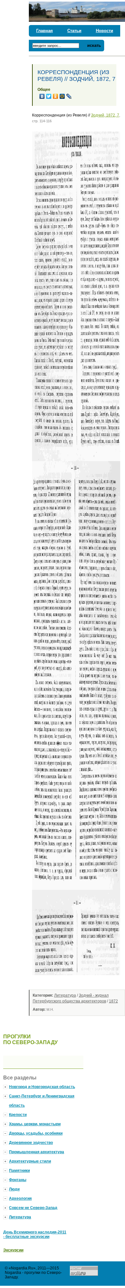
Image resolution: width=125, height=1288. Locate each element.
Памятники (19, 1170)
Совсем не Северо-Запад (33, 1208)
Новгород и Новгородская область (42, 1087)
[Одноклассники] (55, 96)
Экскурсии (13, 1250)
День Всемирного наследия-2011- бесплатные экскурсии (34, 1234)
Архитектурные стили (30, 1161)
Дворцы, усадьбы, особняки (36, 1133)
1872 (113, 1001)
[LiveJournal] (69, 96)
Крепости (18, 1114)
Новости (104, 30)
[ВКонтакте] (42, 96)
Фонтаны (17, 1180)
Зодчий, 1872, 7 (105, 115)
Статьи (74, 30)
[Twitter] (49, 96)
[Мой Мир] (62, 96)
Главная (44, 30)
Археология (20, 1198)
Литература (65, 995)
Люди (14, 1189)
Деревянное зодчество (31, 1142)
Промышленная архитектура (36, 1152)
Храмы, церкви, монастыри (35, 1124)
